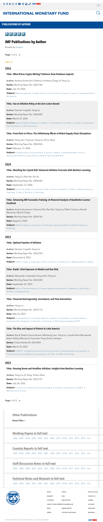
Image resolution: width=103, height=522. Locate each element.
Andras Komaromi (24, 81)
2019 (58, 438)
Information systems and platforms (57, 225)
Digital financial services (34, 351)
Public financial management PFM (67, 321)
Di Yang (28, 375)
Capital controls (39, 93)
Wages (90, 262)
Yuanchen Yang (38, 338)
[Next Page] (19, 54)
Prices (8, 126)
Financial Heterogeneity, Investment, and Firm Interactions (42, 299)
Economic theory (37, 153)
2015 (83, 438)
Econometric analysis (23, 189)
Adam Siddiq (12, 338)
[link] (7, 34)
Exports (66, 93)
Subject (19, 47)
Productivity (47, 321)
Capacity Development (54, 504)
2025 (21, 438)
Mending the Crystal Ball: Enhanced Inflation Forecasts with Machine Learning (52, 170)
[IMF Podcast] (23, 4)
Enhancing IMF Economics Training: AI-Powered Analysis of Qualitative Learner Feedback (48, 201)
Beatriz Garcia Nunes (31, 335)
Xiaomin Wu (40, 209)
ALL (88, 438)
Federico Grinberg (43, 81)
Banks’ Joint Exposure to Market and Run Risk (35, 269)
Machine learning (84, 189)
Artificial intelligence (23, 225)
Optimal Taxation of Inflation (27, 242)
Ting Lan (29, 140)
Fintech (52, 354)
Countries (50, 500)
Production (17, 126)
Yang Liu (66, 81)
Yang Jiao (20, 140)
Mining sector (11, 96)
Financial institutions (30, 288)
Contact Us (91, 496)
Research (50, 496)
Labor (26, 262)
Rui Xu (36, 177)
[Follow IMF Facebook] (7, 4)
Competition (53, 318)
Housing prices (69, 388)
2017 (71, 438)
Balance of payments (23, 93)
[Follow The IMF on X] (4, 4)
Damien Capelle (23, 110)
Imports (74, 93)
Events (49, 512)
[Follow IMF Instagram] (13, 4)
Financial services (57, 123)
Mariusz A (25, 338)
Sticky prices (64, 262)
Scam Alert (91, 508)
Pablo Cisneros (72, 209)
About (49, 492)
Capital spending (22, 318)
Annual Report (67, 508)
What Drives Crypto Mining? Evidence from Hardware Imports (43, 74)
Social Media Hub (67, 504)
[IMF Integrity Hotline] (30, 4)
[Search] (98, 13)
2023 (34, 438)
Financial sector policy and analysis (19, 354)
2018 (64, 438)
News (48, 508)
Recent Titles (17, 420)
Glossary (91, 504)
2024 (27, 438)
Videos (64, 492)
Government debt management (18, 321)
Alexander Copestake (25, 276)
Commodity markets (38, 318)
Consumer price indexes (25, 388)
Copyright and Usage (69, 512)
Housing (58, 388)
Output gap (88, 123)
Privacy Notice (93, 492)
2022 (40, 438)
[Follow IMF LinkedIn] (10, 4)
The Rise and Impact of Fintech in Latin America (36, 328)
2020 (52, 438)
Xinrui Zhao (49, 140)
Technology (39, 192)
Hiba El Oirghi (23, 212)
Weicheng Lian (50, 335)
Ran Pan (28, 177)
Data (63, 496)
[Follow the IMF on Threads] (16, 4)
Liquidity (78, 123)
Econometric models (41, 189)
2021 (46, 438)
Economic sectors (54, 93)
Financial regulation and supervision (53, 288)
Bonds (18, 288)
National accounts (12, 391)
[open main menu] (98, 5)
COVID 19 (19, 351)
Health (60, 354)
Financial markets (79, 318)
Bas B (17, 335)
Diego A (57, 81)
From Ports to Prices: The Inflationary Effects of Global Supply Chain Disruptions (52, 133)
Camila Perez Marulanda (79, 335)
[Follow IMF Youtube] (19, 4)
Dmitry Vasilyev (54, 338)
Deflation (44, 123)
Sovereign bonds (22, 292)
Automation (37, 225)
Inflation (69, 123)
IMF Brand (91, 512)
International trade (86, 93)
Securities (10, 292)
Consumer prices (22, 153)
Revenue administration (15, 156)
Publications (66, 500)
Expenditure (65, 318)
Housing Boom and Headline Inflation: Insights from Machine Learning (48, 368)
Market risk (73, 288)
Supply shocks (31, 156)
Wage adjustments (78, 262)
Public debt (84, 288)
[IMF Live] (92, 520)
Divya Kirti (42, 276)
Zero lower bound (30, 126)
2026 (15, 438)
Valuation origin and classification (52, 156)
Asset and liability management (27, 123)
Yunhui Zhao (39, 375)
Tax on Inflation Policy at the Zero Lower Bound (36, 103)
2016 (77, 438)
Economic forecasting (59, 189)
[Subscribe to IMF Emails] (26, 4)
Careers (90, 500)
